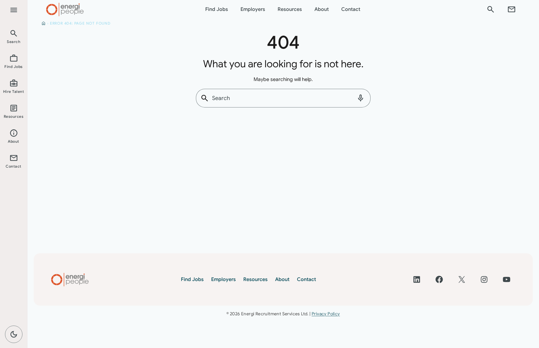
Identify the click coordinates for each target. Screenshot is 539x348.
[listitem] (13, 36)
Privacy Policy (326, 314)
